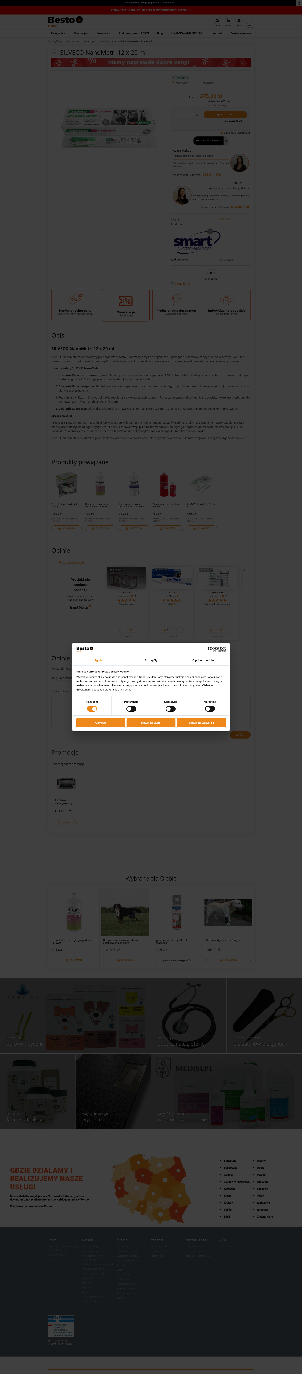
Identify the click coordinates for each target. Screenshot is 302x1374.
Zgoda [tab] (99, 660)
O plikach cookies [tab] (203, 660)
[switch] (131, 709)
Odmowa (100, 722)
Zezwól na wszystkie (201, 722)
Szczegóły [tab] (151, 660)
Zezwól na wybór (151, 722)
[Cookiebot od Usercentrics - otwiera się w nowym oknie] (210, 649)
